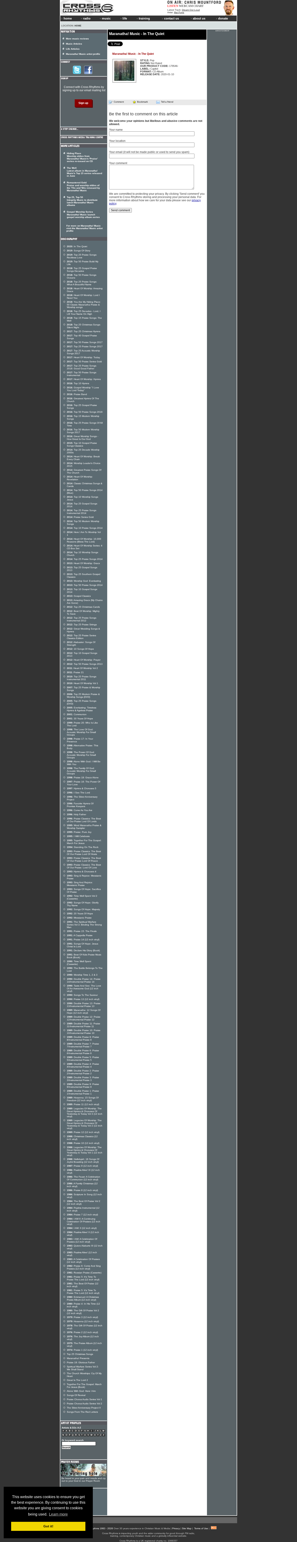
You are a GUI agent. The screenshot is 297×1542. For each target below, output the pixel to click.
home (68, 18)
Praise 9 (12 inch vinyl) (82, 1166)
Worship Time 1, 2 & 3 (82, 975)
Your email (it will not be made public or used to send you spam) (149, 152)
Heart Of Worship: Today (83, 357)
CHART (198, 6)
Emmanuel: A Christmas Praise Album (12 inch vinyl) (83, 1298)
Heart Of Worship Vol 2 (82, 668)
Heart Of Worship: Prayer (83, 660)
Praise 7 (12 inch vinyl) (82, 1214)
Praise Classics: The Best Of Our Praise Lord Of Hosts (84, 852)
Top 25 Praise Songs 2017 (85, 346)
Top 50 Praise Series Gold (84, 361)
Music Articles (74, 43)
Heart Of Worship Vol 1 (82, 683)
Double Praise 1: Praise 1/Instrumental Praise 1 (83, 1092)
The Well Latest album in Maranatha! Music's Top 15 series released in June (84, 172)
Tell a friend (167, 102)
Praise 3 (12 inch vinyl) (82, 1317)
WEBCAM (186, 6)
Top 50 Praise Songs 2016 (85, 412)
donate (223, 18)
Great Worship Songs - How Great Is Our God (82, 437)
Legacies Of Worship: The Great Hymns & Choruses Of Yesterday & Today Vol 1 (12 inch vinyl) (84, 1151)
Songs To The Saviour (82, 995)
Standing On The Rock (82, 847)
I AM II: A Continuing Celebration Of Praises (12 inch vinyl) (83, 1221)
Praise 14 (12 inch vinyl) (83, 939)
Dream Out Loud (191, 10)
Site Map (186, 1528)
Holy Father (76, 814)
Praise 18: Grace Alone (83, 777)
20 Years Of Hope (80, 913)
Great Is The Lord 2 (77, 1380)
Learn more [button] (58, 1514)
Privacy (176, 1528)
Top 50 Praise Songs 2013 (85, 664)
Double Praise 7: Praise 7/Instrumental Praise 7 (83, 1045)
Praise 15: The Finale (82, 931)
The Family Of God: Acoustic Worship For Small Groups (81, 771)
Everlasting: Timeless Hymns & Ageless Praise (81, 709)
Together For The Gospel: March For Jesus (84, 841)
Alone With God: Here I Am (81, 1391)
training (144, 18)
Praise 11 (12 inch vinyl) (83, 1104)
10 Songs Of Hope (80, 649)
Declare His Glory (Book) (83, 950)
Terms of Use (201, 1528)
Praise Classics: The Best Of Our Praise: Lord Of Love (84, 866)
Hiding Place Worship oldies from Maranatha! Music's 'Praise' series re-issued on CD (82, 157)
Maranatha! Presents (78, 1358)
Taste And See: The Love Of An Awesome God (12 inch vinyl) (84, 988)
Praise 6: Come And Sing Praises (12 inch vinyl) (84, 1267)
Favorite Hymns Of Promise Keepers (80, 805)
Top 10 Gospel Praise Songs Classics (82, 444)
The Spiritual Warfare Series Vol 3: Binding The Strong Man (84, 924)
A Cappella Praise (80, 935)
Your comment (118, 163)
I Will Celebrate (78, 836)
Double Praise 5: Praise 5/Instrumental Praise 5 (83, 1058)
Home (77, 25)
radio (86, 18)
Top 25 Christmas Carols (83, 607)
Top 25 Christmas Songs (80, 1354)
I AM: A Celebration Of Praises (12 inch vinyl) (82, 1240)
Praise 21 (75, 672)
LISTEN (172, 6)
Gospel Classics (79, 596)
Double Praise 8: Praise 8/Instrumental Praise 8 (83, 1038)
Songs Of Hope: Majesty (83, 909)
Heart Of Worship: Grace (83, 563)
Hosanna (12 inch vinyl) (83, 1321)
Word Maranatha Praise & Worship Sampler (84, 826)
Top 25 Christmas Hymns (83, 331)
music (106, 18)
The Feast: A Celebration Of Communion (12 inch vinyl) (83, 1178)
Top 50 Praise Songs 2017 (85, 342)
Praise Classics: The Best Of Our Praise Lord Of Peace (84, 859)
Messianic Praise (79, 917)
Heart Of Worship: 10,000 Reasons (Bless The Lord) (84, 540)
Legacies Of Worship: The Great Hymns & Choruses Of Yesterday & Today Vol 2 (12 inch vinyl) (84, 1124)
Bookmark (142, 102)
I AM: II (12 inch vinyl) (82, 1228)
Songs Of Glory (78, 250)
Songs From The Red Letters (82, 1412)
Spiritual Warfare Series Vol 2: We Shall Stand (83, 1368)
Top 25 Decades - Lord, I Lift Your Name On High (83, 312)
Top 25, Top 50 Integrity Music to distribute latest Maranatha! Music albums (82, 201)
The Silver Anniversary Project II (84, 1407)
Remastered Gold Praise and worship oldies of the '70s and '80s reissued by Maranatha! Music (83, 186)
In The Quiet (77, 246)
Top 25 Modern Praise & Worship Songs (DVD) (83, 695)
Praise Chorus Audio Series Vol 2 (84, 1403)
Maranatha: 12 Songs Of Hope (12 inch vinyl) (83, 1011)
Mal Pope (179, 12)
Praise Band (77, 394)
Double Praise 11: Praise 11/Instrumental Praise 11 (83, 1025)
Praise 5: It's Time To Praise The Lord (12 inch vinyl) (83, 1278)
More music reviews (77, 38)
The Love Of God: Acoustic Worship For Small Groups (81, 732)
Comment (119, 102)
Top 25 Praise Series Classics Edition (81, 637)
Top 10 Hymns (78, 383)
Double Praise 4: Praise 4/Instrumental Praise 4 (83, 1065)
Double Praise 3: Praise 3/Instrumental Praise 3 (83, 1078)
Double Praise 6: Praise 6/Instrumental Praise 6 (83, 1052)
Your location (117, 141)
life (125, 18)
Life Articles (73, 49)
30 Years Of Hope (80, 718)
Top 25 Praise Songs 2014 (85, 559)
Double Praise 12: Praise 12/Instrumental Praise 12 (83, 1018)
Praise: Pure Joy (79, 832)
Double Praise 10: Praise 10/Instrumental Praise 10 (83, 1031)
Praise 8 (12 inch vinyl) (82, 1190)
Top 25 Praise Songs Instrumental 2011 (81, 678)
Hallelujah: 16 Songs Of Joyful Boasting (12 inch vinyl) (83, 1160)
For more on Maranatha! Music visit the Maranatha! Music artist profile (84, 228)
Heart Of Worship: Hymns (84, 379)
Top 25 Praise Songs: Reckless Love (82, 256)
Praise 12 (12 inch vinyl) (83, 1132)
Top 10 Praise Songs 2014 (85, 528)
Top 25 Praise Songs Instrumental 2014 (81, 511)
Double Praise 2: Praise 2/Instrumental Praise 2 (83, 1072)
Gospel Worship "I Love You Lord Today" (83, 389)
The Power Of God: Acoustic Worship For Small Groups (81, 755)
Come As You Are (79, 810)
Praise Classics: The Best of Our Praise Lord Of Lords (84, 820)
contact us (171, 18)
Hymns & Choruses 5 (81, 788)
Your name (116, 129)
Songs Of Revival (76, 1395)
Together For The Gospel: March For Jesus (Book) (84, 1385)
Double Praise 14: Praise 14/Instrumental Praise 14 (83, 980)
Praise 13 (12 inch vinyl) (83, 999)
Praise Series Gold (80, 517)
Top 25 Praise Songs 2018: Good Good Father (81, 367)
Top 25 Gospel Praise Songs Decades (82, 269)
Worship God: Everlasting (84, 581)
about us (199, 18)
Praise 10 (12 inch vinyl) (83, 1143)
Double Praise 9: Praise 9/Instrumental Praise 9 (83, 1085)
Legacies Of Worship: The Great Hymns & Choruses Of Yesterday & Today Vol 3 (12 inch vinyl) (84, 1112)
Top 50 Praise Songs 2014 (85, 585)
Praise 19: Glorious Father (81, 1362)
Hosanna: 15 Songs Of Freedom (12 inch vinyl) (83, 1099)
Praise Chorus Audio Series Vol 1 (84, 1399)
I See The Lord (78, 792)
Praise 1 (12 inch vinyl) (82, 1350)
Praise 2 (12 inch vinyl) (82, 1332)
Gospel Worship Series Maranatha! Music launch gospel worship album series (83, 214)
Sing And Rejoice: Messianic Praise (80, 883)
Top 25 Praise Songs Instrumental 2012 (81, 619)
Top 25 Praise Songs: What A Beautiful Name (82, 283)
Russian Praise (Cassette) (84, 1272)
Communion (77, 714)
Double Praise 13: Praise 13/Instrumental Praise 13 (83, 1004)
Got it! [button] (48, 1526)
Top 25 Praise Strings (82, 624)
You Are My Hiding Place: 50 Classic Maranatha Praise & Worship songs (84, 304)
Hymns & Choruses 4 (81, 871)
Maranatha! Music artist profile (83, 54)
